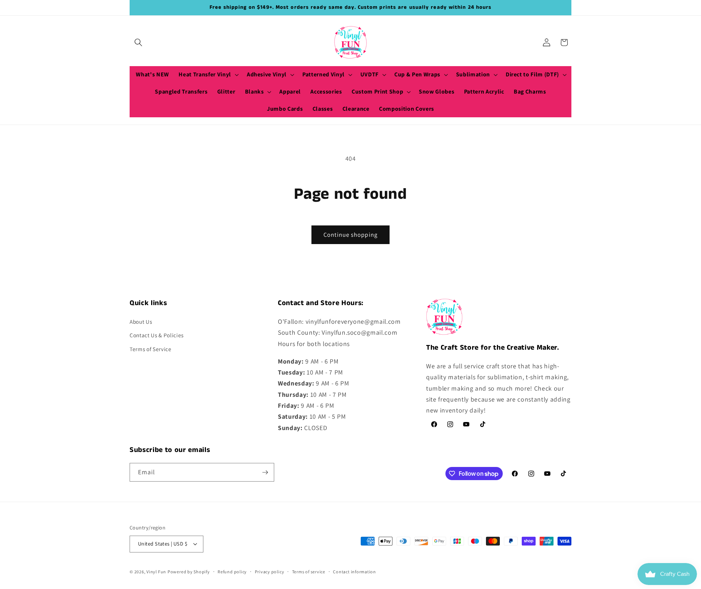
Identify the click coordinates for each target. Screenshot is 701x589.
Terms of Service (151, 349)
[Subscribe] (265, 472)
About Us (141, 321)
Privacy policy (269, 571)
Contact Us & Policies (157, 335)
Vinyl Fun (156, 571)
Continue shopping (350, 235)
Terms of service (308, 571)
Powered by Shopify (189, 571)
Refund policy (232, 571)
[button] (138, 42)
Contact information (354, 571)
